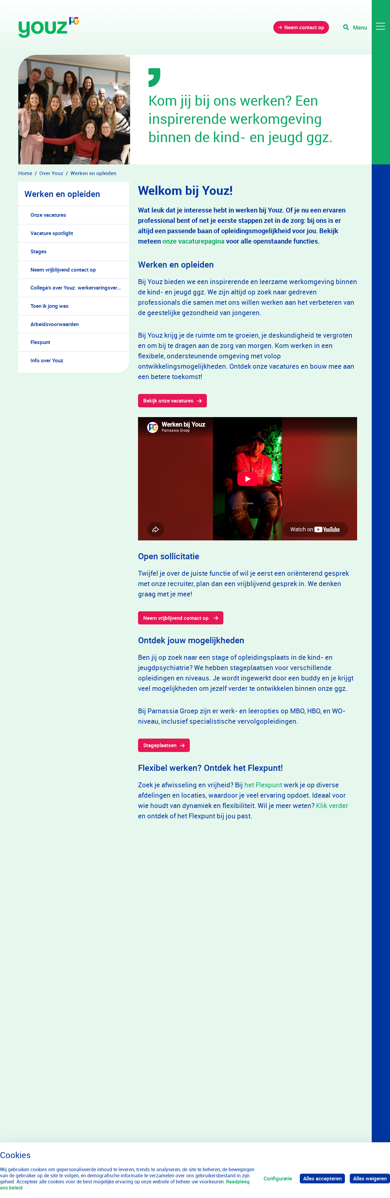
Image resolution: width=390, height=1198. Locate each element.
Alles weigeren (370, 1178)
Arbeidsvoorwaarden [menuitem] (54, 324)
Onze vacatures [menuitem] (48, 214)
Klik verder (332, 805)
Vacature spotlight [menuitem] (51, 233)
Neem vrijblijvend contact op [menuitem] (63, 269)
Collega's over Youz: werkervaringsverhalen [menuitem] (79, 287)
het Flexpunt (263, 784)
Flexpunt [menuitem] (40, 342)
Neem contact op (304, 27)
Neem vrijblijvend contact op (176, 617)
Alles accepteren (322, 1178)
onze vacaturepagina (193, 241)
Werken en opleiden (62, 193)
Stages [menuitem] (38, 251)
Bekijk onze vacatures (168, 400)
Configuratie (278, 1178)
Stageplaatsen (159, 745)
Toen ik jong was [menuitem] (49, 305)
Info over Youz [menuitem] (46, 360)
